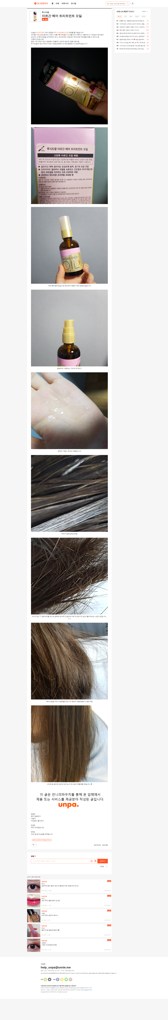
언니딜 (73, 3)
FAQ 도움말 (65, 985)
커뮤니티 (65, 3)
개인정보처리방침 (51, 985)
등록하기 (102, 861)
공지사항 (58, 985)
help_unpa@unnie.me (86, 990)
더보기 (144, 11)
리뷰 (57, 3)
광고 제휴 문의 (72, 985)
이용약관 (43, 985)
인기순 (102, 866)
